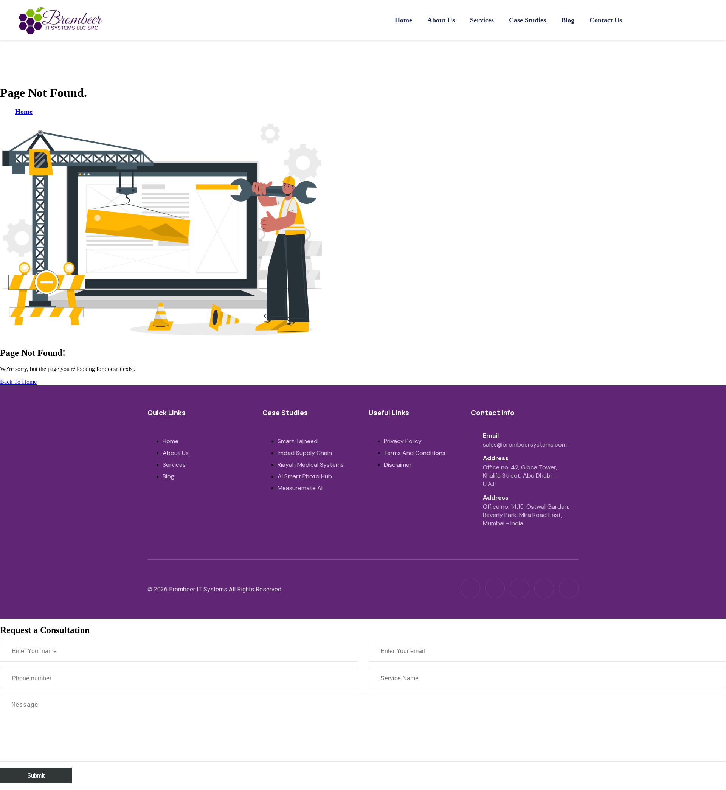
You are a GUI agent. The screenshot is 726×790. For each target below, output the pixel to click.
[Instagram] (495, 588)
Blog (567, 20)
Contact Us (605, 20)
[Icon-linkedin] (470, 588)
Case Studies (527, 20)
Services (482, 20)
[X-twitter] (544, 588)
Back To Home (18, 382)
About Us (441, 20)
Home (403, 20)
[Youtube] (569, 588)
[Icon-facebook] (519, 588)
